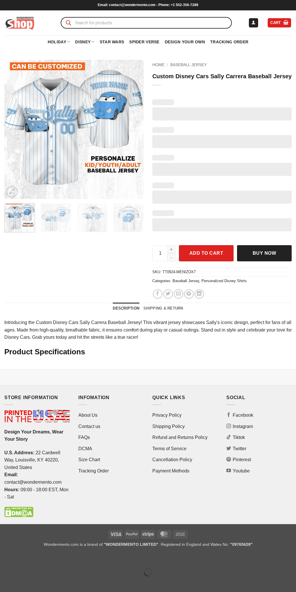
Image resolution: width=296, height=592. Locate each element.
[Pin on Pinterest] (189, 294)
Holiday (57, 42)
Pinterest (242, 459)
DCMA (85, 448)
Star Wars (112, 42)
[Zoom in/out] (5, 557)
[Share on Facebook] (157, 294)
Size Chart (89, 459)
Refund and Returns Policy (180, 437)
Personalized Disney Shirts (224, 281)
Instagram (243, 426)
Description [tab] (126, 308)
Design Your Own (185, 42)
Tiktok (239, 437)
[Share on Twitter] (168, 294)
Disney (82, 42)
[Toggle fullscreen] (22, 557)
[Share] (39, 557)
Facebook (243, 415)
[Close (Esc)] (56, 557)
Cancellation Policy (172, 459)
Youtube (241, 470)
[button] (253, 23)
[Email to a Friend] (178, 294)
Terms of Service (169, 448)
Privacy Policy (167, 415)
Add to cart (206, 253)
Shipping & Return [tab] (163, 308)
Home (158, 65)
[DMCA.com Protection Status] (18, 511)
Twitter (239, 448)
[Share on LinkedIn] (199, 294)
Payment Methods (170, 470)
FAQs (84, 437)
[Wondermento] (19, 23)
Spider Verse (144, 42)
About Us (87, 415)
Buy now (264, 253)
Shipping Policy (168, 426)
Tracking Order (229, 42)
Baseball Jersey (188, 65)
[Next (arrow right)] (22, 582)
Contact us (89, 426)
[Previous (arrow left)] (5, 582)
